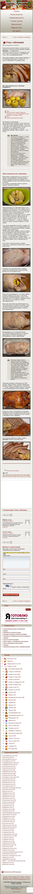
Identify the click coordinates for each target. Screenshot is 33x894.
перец (18, 476)
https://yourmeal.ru (17, 889)
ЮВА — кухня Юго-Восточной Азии (13, 861)
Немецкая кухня (7, 818)
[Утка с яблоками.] (17, 73)
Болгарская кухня (8, 778)
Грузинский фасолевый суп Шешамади (14, 629)
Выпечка (11, 700)
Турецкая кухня (7, 839)
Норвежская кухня (8, 820)
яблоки (28, 476)
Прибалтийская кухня (9, 827)
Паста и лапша (13, 725)
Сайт (4, 579)
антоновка (8, 476)
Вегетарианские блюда (15, 697)
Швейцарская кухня (8, 859)
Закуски (11, 710)
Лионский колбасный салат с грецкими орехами (16, 646)
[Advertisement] (17, 494)
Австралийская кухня (9, 759)
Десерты (11, 705)
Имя (4, 569)
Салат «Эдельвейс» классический (12, 643)
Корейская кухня (7, 811)
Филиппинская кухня (8, 845)
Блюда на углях (13, 689)
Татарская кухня (7, 837)
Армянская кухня (7, 770)
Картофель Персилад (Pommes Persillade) (15, 634)
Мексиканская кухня (8, 814)
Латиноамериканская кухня (10, 812)
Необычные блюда (14, 723)
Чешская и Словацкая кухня (11, 855)
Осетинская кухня (8, 821)
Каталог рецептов (16, 14)
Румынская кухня (8, 828)
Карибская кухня (7, 807)
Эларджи (5, 645)
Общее (9, 661)
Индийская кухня (7, 795)
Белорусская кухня (8, 775)
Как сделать (17, 31)
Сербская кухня (7, 832)
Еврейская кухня (7, 793)
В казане (11, 692)
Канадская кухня (7, 805)
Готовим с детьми (16, 21)
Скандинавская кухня (9, 834)
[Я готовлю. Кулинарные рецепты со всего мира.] (16, 622)
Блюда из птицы (13, 677)
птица (21, 476)
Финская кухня (7, 846)
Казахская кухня (7, 803)
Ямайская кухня (7, 862)
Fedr (19, 891)
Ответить (5, 527)
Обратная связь (16, 27)
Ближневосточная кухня (9, 777)
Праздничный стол (12, 663)
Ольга (5, 532)
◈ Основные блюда (14, 669)
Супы (10, 743)
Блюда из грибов (13, 671)
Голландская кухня (8, 786)
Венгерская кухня (8, 782)
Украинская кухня (8, 843)
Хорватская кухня (8, 850)
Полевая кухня (13, 728)
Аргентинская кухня (8, 768)
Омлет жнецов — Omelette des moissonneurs (15, 641)
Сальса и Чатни (13, 738)
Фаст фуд (11, 748)
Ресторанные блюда (14, 733)
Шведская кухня (7, 857)
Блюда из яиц (12, 687)
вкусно (11, 476)
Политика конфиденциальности (21, 879)
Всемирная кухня (9, 755)
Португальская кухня (9, 825)
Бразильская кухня (8, 780)
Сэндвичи (11, 746)
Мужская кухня (16, 24)
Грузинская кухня (8, 789)
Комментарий (7, 555)
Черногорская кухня (8, 853)
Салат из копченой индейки (11, 639)
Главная (16, 11)
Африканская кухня (8, 771)
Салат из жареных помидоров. (21, 37)
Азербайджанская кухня (9, 762)
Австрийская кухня (8, 761)
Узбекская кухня (7, 841)
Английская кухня (8, 766)
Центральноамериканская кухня (12, 852)
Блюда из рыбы (13, 679)
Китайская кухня (7, 809)
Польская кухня (7, 823)
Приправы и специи (14, 730)
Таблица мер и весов (16, 18)
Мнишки (5, 630)
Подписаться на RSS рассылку (12, 872)
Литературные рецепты (15, 715)
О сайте (27, 878)
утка (26, 476)
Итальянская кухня (8, 800)
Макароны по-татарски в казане (12, 632)
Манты (4, 37)
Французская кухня (8, 848)
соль (24, 476)
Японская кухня (7, 864)
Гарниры (11, 702)
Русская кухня (7, 830)
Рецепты (9, 666)
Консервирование (13, 712)
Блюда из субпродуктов (15, 682)
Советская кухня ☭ (8, 836)
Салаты (11, 736)
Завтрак (11, 707)
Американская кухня (8, 764)
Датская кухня (7, 791)
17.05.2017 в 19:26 (8, 521)
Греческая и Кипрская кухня (11, 787)
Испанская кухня (7, 798)
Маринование (12, 718)
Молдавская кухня (8, 816)
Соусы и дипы (12, 741)
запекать (15, 476)
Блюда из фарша (13, 684)
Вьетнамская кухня (8, 784)
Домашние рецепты (16, 2)
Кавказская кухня (8, 802)
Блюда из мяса (13, 674)
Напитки (11, 720)
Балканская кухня (8, 773)
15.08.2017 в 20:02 (8, 533)
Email (4, 574)
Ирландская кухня (8, 796)
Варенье (11, 695)
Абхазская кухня (7, 757)
